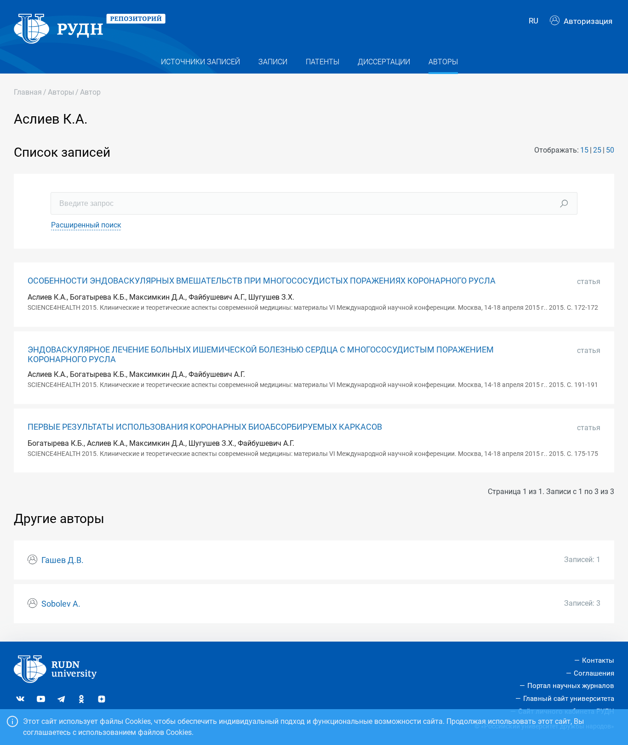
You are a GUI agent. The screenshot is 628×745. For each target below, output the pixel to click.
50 (610, 150)
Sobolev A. (60, 604)
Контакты (598, 660)
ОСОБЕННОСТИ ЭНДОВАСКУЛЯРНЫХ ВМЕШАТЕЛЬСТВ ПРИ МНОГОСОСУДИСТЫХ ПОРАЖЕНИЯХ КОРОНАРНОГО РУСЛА (262, 280)
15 (584, 150)
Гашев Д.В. (62, 560)
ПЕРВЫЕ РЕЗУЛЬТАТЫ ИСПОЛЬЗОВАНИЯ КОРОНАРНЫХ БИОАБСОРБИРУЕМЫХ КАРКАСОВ (205, 427)
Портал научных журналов (570, 686)
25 (597, 150)
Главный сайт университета (568, 698)
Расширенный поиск (86, 225)
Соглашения (594, 673)
